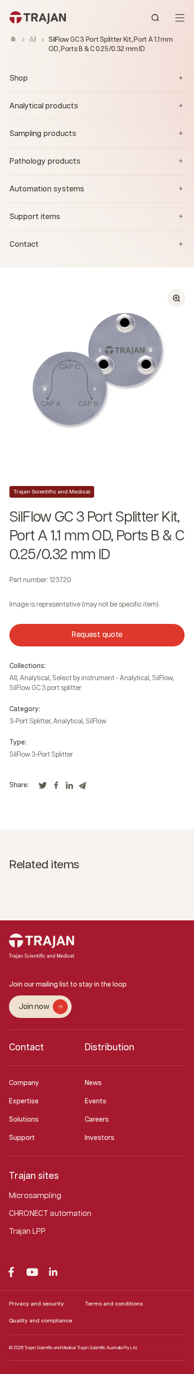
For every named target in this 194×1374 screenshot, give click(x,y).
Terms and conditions (114, 1304)
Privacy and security (36, 1304)
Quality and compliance (40, 1321)
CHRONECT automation (50, 1214)
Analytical (34, 678)
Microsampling (35, 1196)
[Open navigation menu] (180, 18)
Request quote (97, 635)
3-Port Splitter (29, 721)
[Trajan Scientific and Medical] (53, 17)
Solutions (24, 1119)
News (93, 1083)
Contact (26, 1047)
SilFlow (162, 678)
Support (22, 1138)
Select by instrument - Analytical (100, 678)
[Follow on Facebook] (11, 1272)
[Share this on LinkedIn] (69, 788)
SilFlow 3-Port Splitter (41, 755)
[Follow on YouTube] (32, 1272)
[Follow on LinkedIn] (53, 1272)
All (32, 40)
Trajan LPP (27, 1232)
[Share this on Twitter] (43, 788)
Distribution (109, 1047)
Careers (97, 1119)
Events (95, 1101)
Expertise (24, 1101)
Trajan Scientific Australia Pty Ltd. (107, 1347)
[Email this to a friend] (82, 788)
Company (24, 1083)
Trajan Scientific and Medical (51, 492)
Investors (99, 1138)
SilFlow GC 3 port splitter (45, 688)
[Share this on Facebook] (56, 788)
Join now (33, 1007)
